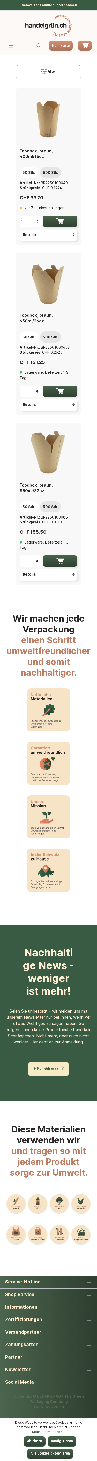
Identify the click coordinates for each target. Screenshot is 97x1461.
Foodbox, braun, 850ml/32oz (36, 487)
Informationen (21, 1307)
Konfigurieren (62, 1441)
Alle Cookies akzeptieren (50, 1454)
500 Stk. (50, 172)
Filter (51, 72)
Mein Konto (61, 46)
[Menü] (11, 46)
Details (29, 235)
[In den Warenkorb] (60, 221)
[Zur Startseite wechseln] (48, 26)
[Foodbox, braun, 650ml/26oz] (48, 282)
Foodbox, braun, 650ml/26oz (36, 318)
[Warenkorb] (85, 46)
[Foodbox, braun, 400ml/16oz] (48, 118)
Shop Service (19, 1294)
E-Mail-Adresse (45, 1069)
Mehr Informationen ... (48, 1432)
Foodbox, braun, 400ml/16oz (36, 153)
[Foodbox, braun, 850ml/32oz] (48, 452)
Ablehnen (34, 1441)
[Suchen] (38, 46)
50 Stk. (29, 172)
